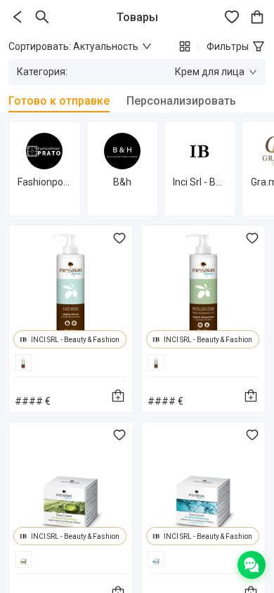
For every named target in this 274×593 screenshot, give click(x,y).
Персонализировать (181, 100)
